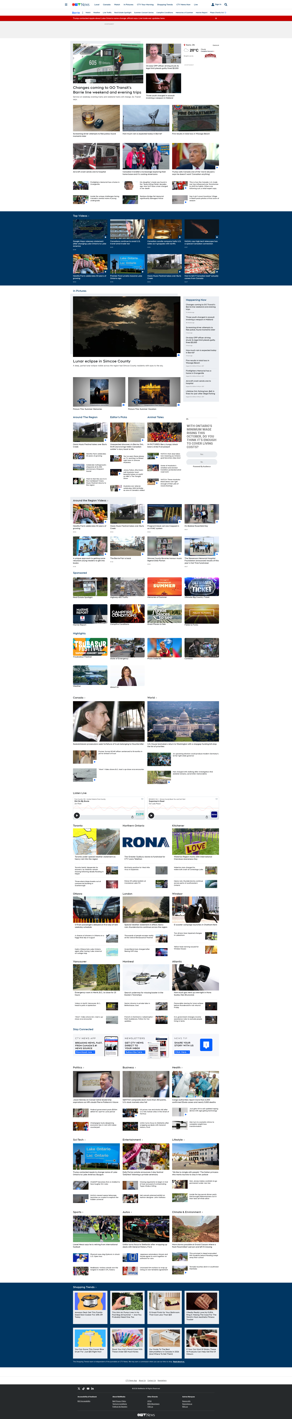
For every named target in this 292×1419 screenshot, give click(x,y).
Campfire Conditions (164, 12)
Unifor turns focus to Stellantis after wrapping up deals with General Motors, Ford (154, 1125)
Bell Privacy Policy (119, 1401)
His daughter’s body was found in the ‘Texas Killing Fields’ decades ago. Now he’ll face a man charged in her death (154, 185)
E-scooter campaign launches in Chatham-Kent (195, 925)
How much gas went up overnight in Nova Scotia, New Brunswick (192, 993)
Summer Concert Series (144, 12)
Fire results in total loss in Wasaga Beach (191, 134)
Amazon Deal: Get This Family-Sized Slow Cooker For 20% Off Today (89, 1314)
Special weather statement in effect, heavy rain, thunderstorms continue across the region (145, 926)
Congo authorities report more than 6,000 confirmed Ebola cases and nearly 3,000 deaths (194, 1101)
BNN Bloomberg (153, 1404)
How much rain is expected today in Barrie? (142, 134)
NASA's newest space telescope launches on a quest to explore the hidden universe (104, 1197)
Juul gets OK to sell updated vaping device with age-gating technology (203, 1110)
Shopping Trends (165, 5)
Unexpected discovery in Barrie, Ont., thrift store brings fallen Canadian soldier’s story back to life (127, 446)
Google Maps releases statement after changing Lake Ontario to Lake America (89, 243)
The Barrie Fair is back (120, 558)
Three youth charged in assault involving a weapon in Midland (160, 97)
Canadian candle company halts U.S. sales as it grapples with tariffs (164, 242)
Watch (117, 5)
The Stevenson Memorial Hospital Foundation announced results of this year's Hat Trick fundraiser (202, 560)
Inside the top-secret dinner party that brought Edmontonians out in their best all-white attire (203, 1196)
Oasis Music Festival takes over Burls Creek (164, 277)
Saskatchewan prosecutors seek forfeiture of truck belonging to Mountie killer (108, 744)
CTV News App (131, 1380)
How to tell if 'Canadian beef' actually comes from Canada (201, 277)
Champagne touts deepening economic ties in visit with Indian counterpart (103, 1125)
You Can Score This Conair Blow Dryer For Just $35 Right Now (89, 1350)
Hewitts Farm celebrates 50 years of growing (89, 277)
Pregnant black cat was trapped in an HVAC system (163, 527)
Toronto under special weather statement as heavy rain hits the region (95, 858)
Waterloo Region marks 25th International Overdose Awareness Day (193, 858)
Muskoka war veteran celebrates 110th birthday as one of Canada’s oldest (134, 488)
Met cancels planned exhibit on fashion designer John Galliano (152, 1196)
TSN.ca (150, 1407)
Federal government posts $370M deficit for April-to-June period (103, 1111)
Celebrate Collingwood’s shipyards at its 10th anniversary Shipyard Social (96, 468)
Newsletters (162, 1380)
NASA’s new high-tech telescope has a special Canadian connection (201, 242)
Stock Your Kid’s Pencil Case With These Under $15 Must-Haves (127, 1350)
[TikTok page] (83, 1388)
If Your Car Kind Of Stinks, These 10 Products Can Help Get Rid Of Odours (201, 1351)
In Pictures (128, 5)
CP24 (149, 1401)
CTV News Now (183, 5)
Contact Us (151, 1380)
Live (196, 5)
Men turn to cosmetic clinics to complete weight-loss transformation (201, 1124)
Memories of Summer (184, 12)
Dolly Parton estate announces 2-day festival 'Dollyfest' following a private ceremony (143, 1173)
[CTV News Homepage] (80, 4)
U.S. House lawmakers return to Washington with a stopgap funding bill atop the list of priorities (182, 745)
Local (96, 5)
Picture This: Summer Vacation (142, 409)
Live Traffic (107, 12)
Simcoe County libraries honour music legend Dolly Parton (164, 559)
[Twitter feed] (79, 1388)
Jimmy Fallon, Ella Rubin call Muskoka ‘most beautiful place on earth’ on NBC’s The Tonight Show (133, 474)
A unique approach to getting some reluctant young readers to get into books (89, 560)
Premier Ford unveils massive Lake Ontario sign (126, 277)
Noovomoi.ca (187, 1404)
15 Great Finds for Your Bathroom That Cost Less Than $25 (164, 1313)
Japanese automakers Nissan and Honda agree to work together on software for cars (154, 1256)
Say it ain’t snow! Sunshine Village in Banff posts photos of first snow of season (204, 198)
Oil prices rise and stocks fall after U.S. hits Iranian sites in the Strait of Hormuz (154, 1112)
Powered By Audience (202, 466)
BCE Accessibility (84, 1401)
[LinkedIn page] (92, 1388)
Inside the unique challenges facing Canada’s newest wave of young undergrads (104, 198)
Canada (107, 5)
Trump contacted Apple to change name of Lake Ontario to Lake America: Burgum (95, 1173)
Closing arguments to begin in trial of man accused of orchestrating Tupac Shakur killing (154, 1184)
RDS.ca (185, 1407)
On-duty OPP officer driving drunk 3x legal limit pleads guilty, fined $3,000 (162, 67)
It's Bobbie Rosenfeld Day (196, 526)
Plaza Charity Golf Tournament (222, 12)
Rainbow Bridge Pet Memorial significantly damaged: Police (152, 197)
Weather (96, 12)
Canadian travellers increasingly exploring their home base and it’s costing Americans (144, 173)
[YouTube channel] (88, 1388)
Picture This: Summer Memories (87, 409)
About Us (142, 1380)
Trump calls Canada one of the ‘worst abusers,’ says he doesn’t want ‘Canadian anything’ (193, 173)
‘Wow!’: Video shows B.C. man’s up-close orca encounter (121, 769)
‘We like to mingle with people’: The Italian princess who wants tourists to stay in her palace (195, 1173)
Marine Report (201, 12)
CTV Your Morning (145, 5)
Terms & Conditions (119, 1404)
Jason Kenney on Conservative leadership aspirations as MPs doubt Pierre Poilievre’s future (95, 1101)
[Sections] (66, 4)
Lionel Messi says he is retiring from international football (95, 1245)
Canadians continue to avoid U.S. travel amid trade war (125, 242)
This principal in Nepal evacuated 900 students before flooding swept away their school (203, 1255)
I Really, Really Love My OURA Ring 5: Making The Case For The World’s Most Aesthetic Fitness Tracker (201, 1316)
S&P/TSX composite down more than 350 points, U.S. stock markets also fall (144, 1101)
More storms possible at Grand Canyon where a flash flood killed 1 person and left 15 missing (194, 1245)
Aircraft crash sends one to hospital (89, 172)
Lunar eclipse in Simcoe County (101, 361)
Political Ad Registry (119, 1407)
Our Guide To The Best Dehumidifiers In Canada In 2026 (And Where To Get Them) (164, 1351)
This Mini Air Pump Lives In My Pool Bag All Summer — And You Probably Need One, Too (126, 1314)
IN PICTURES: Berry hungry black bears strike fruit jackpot (162, 445)
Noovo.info (186, 1401)
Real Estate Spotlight (122, 12)
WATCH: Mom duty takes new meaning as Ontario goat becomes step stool (171, 456)
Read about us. (179, 1362)
